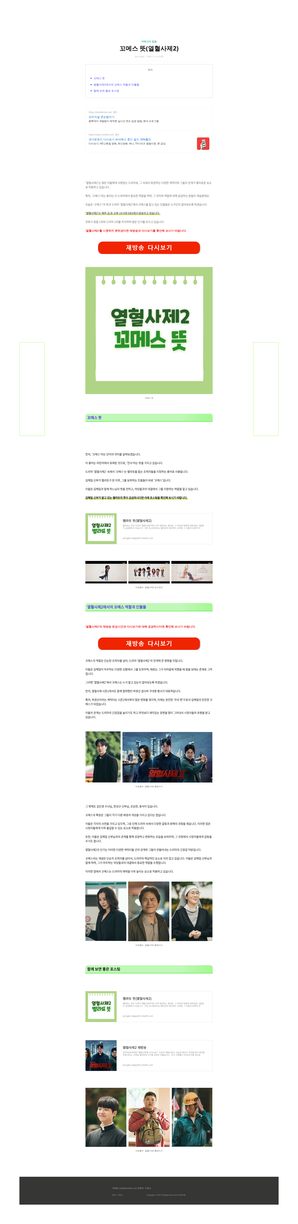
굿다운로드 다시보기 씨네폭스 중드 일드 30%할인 (120, 139)
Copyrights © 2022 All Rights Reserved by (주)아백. (166, 1195)
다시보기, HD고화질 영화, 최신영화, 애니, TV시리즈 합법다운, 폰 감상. (127, 143)
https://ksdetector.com (100, 112)
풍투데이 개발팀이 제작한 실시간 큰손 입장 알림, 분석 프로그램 (124, 121)
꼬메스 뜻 (99, 78)
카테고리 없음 (149, 41)
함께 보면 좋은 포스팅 (106, 91)
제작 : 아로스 (117, 1195)
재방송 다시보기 (149, 247)
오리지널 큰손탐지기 (102, 117)
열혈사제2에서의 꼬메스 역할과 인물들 (116, 84)
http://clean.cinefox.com (101, 134)
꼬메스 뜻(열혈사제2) (149, 48)
